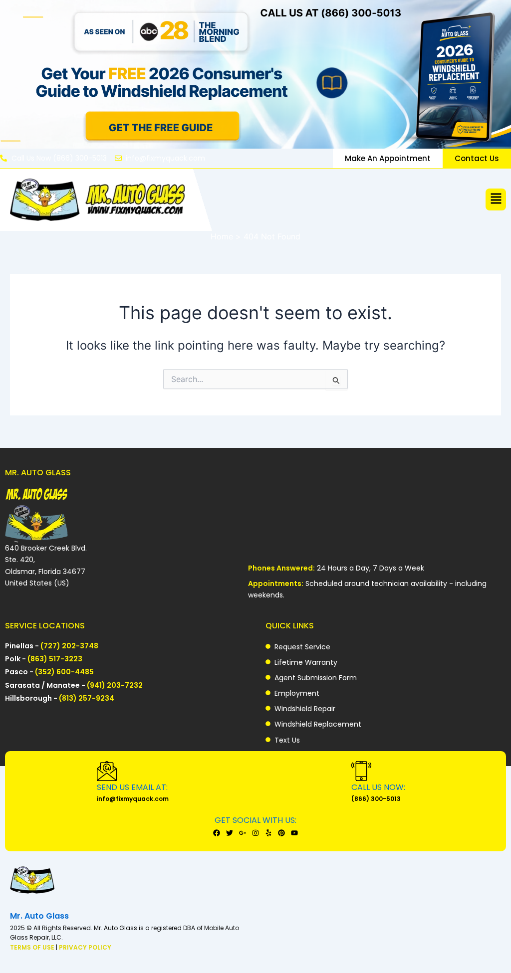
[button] (496, 200)
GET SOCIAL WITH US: (255, 820)
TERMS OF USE (33, 947)
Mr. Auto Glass (39, 916)
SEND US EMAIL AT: (132, 787)
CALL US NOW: (378, 787)
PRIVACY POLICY (85, 947)
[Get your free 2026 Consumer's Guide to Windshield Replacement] (255, 74)
